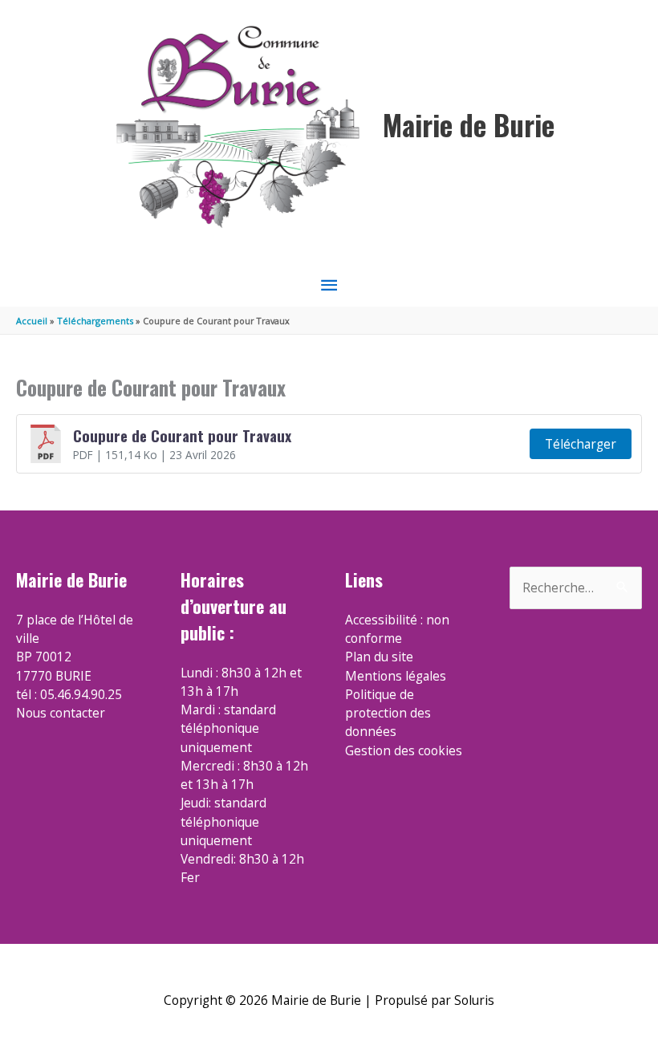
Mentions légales (395, 676)
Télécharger (580, 444)
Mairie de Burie (468, 124)
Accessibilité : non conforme (397, 629)
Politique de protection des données (388, 713)
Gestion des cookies (403, 750)
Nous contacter (60, 713)
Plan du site (379, 656)
